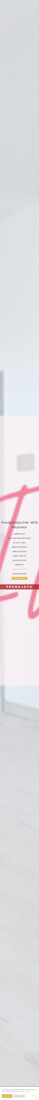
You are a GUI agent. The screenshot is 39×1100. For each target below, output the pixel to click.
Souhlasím (7, 1096)
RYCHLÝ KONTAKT (19, 578)
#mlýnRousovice (19, 569)
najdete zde (28, 1091)
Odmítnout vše (19, 1096)
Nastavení (34, 1096)
